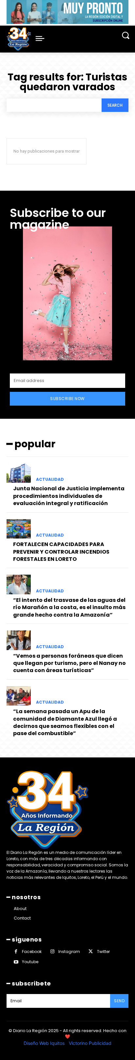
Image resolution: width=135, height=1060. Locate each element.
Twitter (103, 951)
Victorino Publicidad (90, 1043)
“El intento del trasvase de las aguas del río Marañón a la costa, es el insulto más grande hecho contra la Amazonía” (69, 607)
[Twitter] (91, 951)
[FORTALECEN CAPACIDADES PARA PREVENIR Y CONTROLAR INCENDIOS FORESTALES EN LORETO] (19, 529)
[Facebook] (16, 951)
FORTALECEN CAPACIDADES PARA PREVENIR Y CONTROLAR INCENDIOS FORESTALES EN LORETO (61, 552)
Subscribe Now (67, 398)
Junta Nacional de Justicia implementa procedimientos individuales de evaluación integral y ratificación (69, 496)
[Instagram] (52, 951)
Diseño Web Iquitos (45, 1043)
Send (119, 1001)
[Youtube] (16, 962)
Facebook (32, 951)
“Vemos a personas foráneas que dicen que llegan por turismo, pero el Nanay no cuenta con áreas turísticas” (69, 663)
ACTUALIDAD (50, 479)
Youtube (30, 962)
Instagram (69, 951)
